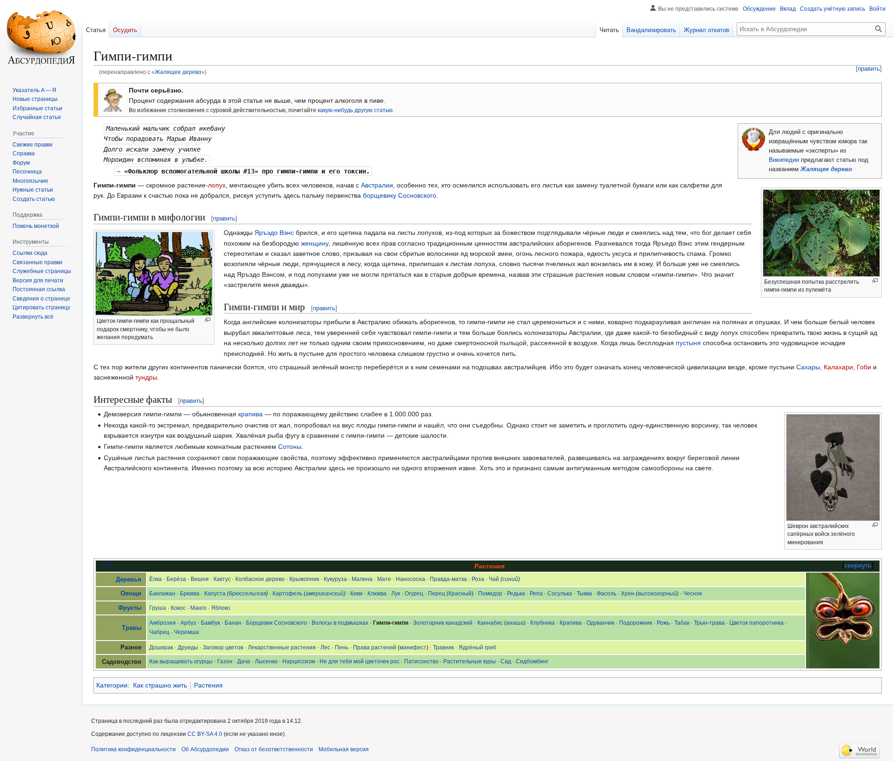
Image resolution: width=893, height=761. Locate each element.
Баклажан (162, 593)
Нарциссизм (298, 661)
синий (510, 579)
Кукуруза (335, 579)
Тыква (584, 593)
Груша (157, 608)
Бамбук (210, 623)
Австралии (377, 185)
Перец (436, 593)
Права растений (374, 647)
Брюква (190, 593)
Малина (362, 579)
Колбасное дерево (260, 579)
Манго (198, 608)
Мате (384, 579)
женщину (314, 243)
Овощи (130, 593)
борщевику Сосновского (399, 195)
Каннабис (490, 623)
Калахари (838, 367)
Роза (478, 579)
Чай (494, 579)
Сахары (808, 367)
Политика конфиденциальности (133, 749)
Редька (516, 593)
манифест (413, 647)
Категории (111, 685)
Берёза (176, 579)
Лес (325, 647)
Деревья (128, 579)
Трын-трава (709, 623)
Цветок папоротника (756, 623)
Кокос (178, 608)
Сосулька (559, 593)
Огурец (414, 593)
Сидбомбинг (532, 661)
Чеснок (692, 593)
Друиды (188, 647)
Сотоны (289, 446)
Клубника (542, 623)
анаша (515, 623)
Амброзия (162, 623)
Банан (233, 623)
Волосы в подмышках (340, 623)
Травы (131, 628)
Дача (243, 661)
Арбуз (188, 623)
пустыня (688, 343)
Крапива (571, 623)
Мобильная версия (344, 749)
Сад (505, 661)
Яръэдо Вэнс (274, 232)
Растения (208, 685)
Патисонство (421, 661)
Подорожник (635, 623)
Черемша (186, 632)
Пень (341, 647)
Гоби (864, 367)
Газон (225, 661)
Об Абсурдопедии (205, 749)
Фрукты (129, 608)
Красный (460, 593)
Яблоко (220, 608)
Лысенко (266, 661)
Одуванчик (600, 623)
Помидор (490, 593)
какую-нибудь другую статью (355, 110)
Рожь (663, 623)
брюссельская (247, 593)
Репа (536, 593)
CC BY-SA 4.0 (204, 734)
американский (325, 593)
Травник (443, 647)
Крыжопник (304, 579)
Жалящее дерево (178, 72)
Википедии (784, 160)
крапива (250, 414)
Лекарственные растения (282, 647)
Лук (395, 593)
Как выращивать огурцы (181, 661)
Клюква (377, 593)
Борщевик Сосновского (276, 623)
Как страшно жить (160, 685)
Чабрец (159, 632)
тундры (146, 377)
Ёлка (155, 579)
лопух (217, 185)
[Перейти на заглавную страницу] (41, 37)
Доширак (161, 647)
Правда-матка (448, 579)
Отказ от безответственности (273, 749)
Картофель (287, 593)
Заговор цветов (223, 647)
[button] (33, 317)
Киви (356, 593)
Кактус (222, 579)
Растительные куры (469, 661)
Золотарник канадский (443, 623)
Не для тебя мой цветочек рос (360, 661)
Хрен (627, 593)
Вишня (200, 579)
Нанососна (410, 579)
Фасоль (606, 593)
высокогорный (657, 593)
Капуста (215, 593)
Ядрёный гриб (477, 647)
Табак (681, 623)
